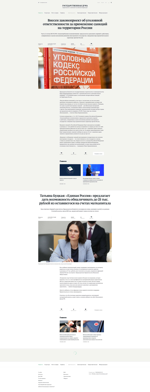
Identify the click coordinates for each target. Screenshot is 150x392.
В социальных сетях (43, 2)
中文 (106, 2)
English (98, 2)
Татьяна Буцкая (77, 286)
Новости (40, 43)
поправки (62, 95)
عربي (109, 2)
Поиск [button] (111, 2)
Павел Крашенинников (66, 93)
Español (102, 2)
